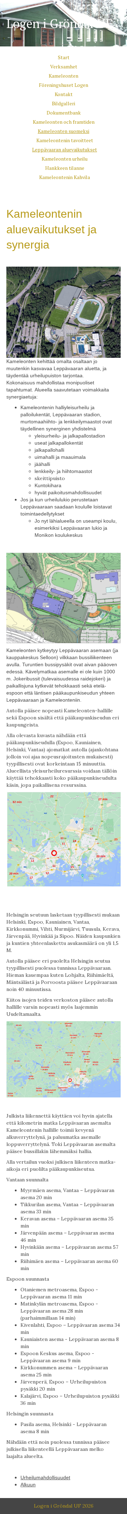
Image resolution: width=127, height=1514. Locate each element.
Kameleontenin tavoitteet (64, 140)
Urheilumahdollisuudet (45, 1477)
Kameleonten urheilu (64, 158)
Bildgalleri (63, 103)
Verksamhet (63, 66)
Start (63, 57)
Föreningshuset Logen (63, 85)
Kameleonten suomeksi (63, 131)
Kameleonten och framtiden (64, 121)
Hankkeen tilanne (64, 168)
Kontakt (64, 94)
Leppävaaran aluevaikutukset (64, 149)
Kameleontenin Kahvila (64, 177)
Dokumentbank (64, 112)
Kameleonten (63, 75)
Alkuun (28, 1484)
